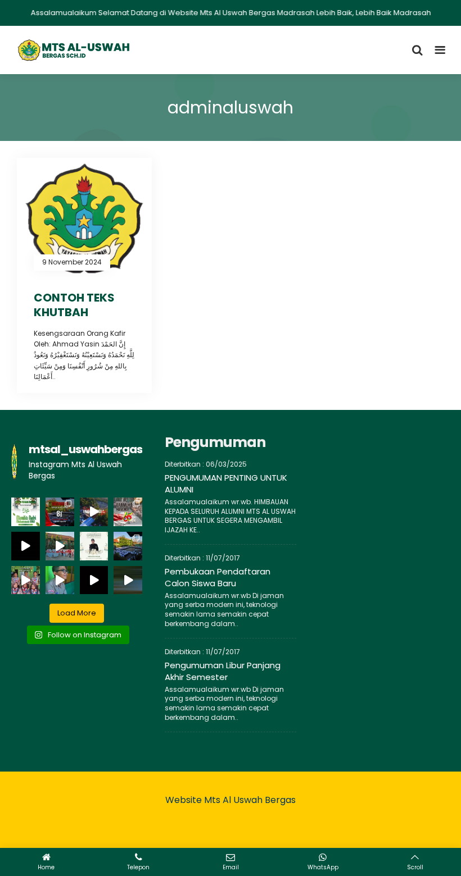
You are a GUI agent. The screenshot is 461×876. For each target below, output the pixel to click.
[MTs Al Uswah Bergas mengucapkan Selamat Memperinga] (25, 512)
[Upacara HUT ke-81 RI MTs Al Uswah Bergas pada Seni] (60, 512)
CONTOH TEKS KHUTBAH (74, 305)
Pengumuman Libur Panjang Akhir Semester (223, 671)
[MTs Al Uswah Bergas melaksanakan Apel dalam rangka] (128, 512)
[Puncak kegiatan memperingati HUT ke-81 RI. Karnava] (94, 512)
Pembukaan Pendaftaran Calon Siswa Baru (217, 577)
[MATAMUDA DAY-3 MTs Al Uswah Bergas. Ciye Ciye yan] (128, 580)
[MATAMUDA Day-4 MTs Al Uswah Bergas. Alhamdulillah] (94, 580)
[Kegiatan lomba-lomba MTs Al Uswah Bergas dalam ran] (25, 546)
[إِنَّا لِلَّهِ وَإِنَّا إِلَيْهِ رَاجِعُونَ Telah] (94, 546)
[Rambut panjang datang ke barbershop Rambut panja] (60, 580)
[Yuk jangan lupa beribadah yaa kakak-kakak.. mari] (25, 580)
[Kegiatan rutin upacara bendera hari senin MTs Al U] (128, 546)
